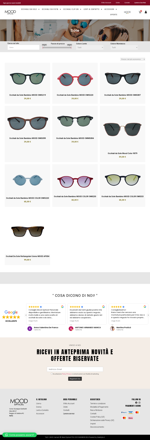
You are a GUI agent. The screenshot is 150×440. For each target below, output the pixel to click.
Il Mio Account (106, 3)
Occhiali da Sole (29, 9)
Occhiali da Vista (50, 9)
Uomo (38, 403)
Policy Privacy (66, 374)
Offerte (113, 15)
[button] (148, 315)
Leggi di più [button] (33, 321)
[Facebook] (136, 402)
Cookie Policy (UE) (97, 417)
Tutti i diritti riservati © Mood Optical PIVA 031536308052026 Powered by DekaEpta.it (75, 437)
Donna (38, 407)
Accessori (109, 9)
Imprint (93, 424)
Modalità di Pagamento (99, 407)
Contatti (127, 3)
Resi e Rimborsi (96, 410)
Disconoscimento (97, 427)
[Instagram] (139, 402)
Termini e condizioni (97, 403)
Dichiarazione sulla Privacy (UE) (102, 420)
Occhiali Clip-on (71, 9)
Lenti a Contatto (91, 9)
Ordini (118, 3)
